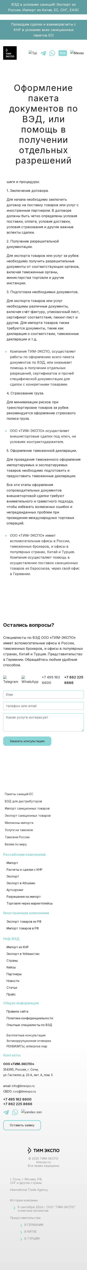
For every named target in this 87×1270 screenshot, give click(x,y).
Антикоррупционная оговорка (29, 1041)
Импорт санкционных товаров (27, 808)
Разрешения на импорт (24, 896)
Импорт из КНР (18, 947)
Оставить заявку (22, 1125)
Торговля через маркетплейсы (30, 903)
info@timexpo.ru (23, 1086)
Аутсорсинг (15, 890)
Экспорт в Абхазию (21, 883)
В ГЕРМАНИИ (33, 1225)
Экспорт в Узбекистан (23, 954)
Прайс (11, 994)
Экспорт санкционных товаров (28, 815)
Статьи (12, 987)
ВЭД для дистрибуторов (23, 801)
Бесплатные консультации (26, 1035)
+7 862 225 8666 (73, 680)
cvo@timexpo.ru (24, 1091)
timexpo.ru (43, 1162)
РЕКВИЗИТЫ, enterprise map (27, 1046)
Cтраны (12, 960)
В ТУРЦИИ (31, 1238)
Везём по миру (16, 844)
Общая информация (21, 1003)
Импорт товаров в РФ (23, 928)
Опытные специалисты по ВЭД (29, 1025)
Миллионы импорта (19, 823)
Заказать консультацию (27, 741)
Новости (13, 981)
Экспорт (13, 876)
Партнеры (14, 974)
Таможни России (17, 837)
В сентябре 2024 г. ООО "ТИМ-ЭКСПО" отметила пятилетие (47, 1208)
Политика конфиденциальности (30, 1018)
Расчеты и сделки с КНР (24, 869)
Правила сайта (17, 1011)
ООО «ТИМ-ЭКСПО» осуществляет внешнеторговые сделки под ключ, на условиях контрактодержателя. (43, 436)
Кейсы (11, 967)
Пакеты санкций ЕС (19, 794)
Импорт (12, 863)
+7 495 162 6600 (51, 680)
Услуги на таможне (19, 830)
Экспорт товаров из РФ (24, 921)
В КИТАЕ (30, 1231)
